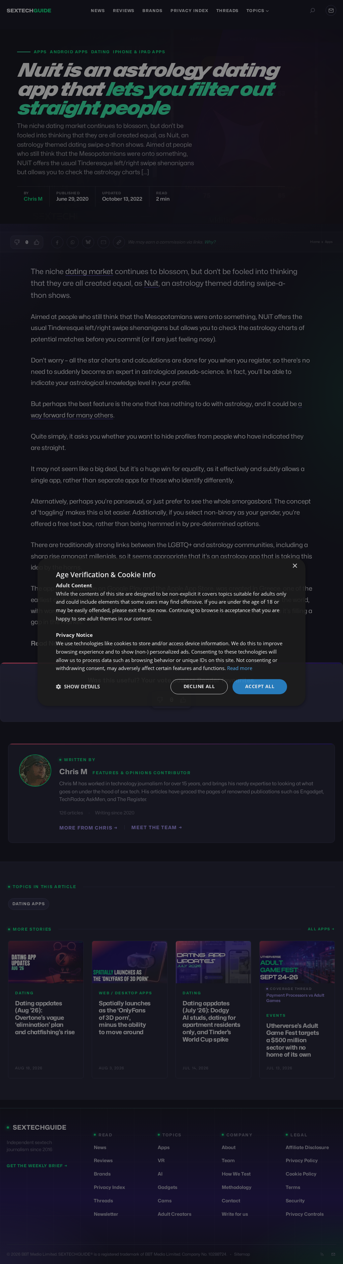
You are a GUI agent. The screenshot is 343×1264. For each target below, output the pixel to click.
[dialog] (171, 632)
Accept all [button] (259, 686)
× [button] (294, 566)
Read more (239, 668)
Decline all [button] (199, 686)
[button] (78, 686)
